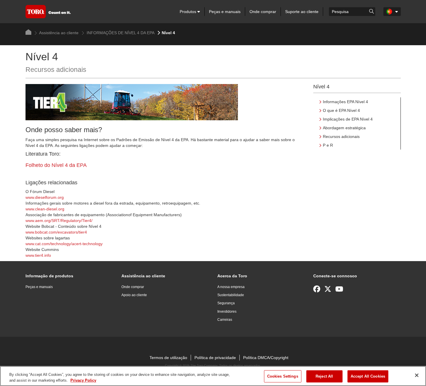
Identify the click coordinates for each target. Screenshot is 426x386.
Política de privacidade (215, 357)
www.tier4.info (38, 255)
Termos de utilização (168, 357)
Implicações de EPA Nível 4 (348, 119)
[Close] (416, 375)
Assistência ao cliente (58, 32)
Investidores (226, 311)
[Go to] (371, 11)
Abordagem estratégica (344, 127)
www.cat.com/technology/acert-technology (64, 243)
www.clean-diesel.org (45, 209)
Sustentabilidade (230, 295)
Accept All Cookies (368, 376)
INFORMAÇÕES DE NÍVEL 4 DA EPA (119, 32)
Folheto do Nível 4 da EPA (56, 165)
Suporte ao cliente (301, 11)
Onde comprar (263, 11)
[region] (213, 376)
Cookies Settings (282, 376)
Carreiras (224, 320)
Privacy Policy (83, 380)
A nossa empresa (231, 287)
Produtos (188, 11)
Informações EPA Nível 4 (345, 101)
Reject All (324, 376)
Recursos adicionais (341, 136)
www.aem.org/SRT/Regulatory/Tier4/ (59, 220)
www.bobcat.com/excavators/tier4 (56, 232)
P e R (328, 145)
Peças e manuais (225, 11)
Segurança (226, 303)
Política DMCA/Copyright (265, 357)
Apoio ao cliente (134, 295)
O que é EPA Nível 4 (341, 110)
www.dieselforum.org (45, 197)
